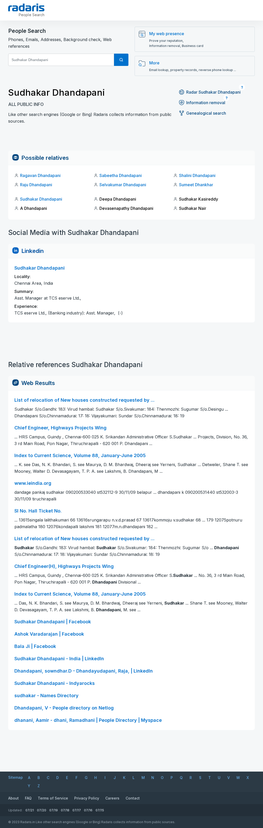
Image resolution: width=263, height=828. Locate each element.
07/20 (41, 810)
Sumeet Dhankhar (196, 184)
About (13, 798)
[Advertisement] (131, 139)
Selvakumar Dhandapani (122, 184)
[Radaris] (26, 7)
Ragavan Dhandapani (40, 175)
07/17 (76, 810)
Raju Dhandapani (36, 184)
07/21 (29, 810)
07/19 (53, 810)
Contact (133, 798)
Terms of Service (53, 798)
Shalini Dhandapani (197, 175)
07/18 (65, 810)
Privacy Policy (86, 798)
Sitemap (15, 777)
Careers (112, 798)
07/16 (88, 810)
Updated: (15, 810)
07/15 (100, 810)
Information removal (205, 102)
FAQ (28, 798)
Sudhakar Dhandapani (41, 199)
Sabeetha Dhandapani (120, 175)
